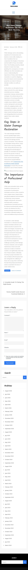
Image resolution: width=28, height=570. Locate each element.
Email (6, 340)
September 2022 (9, 535)
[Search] (25, 377)
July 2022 (7, 542)
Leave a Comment (16, 270)
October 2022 (8, 531)
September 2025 (9, 428)
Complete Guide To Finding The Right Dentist (13, 283)
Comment (7, 315)
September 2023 (9, 497)
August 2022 (8, 538)
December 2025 (9, 418)
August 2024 (8, 466)
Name (6, 332)
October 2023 (8, 494)
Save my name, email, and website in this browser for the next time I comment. (15, 357)
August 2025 (8, 432)
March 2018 (8, 545)
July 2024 (7, 470)
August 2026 (8, 391)
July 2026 (7, 394)
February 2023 (9, 518)
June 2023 (7, 507)
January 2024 (8, 490)
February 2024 (9, 487)
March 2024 (8, 483)
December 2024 (9, 452)
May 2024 (7, 476)
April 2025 (7, 445)
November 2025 (9, 421)
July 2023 (7, 504)
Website (6, 347)
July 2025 (7, 435)
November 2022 (9, 528)
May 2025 (7, 442)
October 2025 (8, 425)
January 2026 (8, 415)
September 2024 (9, 463)
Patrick (7, 47)
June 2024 (7, 473)
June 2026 (7, 397)
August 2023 (8, 500)
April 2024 (7, 480)
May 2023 (7, 511)
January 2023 (8, 521)
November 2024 (9, 456)
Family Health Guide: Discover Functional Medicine (16, 293)
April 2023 (7, 514)
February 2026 (9, 411)
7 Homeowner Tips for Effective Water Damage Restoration (13, 163)
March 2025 (8, 449)
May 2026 (7, 401)
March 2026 (8, 408)
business (7, 270)
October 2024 (8, 459)
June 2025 (7, 439)
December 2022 (9, 524)
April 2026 (7, 404)
